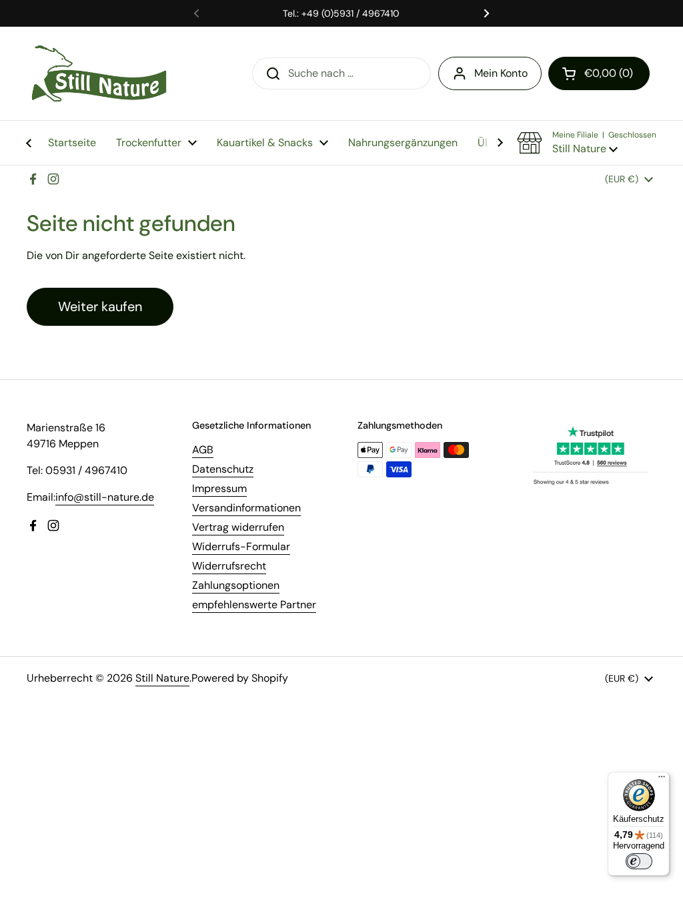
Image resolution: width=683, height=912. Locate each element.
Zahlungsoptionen (235, 585)
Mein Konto (501, 73)
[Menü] (662, 780)
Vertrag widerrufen (238, 527)
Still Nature (162, 678)
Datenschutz (222, 469)
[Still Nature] (99, 73)
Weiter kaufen (100, 306)
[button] (599, 73)
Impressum (219, 488)
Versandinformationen (246, 508)
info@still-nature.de (104, 497)
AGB (202, 450)
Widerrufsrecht (229, 566)
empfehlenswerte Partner (254, 605)
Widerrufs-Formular (241, 546)
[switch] (639, 861)
